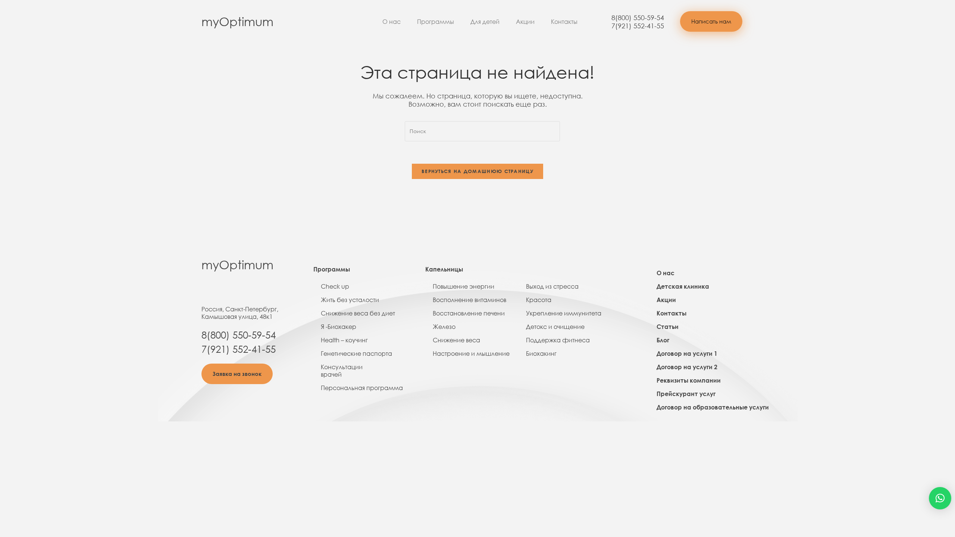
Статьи (668, 326)
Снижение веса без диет (358, 313)
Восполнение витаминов (469, 300)
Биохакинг (541, 353)
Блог (663, 340)
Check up (335, 286)
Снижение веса (456, 340)
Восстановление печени (469, 313)
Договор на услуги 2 (687, 367)
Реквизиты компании (689, 380)
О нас (391, 21)
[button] (711, 21)
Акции (525, 21)
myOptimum (237, 21)
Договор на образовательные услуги (713, 407)
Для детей (485, 21)
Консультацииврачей (342, 370)
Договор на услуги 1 (687, 353)
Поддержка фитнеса (558, 340)
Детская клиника (683, 286)
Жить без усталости (350, 300)
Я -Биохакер (338, 326)
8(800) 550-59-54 (637, 17)
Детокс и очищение (555, 326)
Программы (435, 21)
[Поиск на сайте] (482, 131)
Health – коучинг (344, 340)
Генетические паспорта (356, 353)
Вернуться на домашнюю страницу (477, 171)
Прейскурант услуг (686, 394)
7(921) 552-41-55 (637, 26)
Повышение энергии (463, 286)
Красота (538, 300)
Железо (444, 326)
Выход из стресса (552, 286)
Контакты (564, 21)
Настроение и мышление (471, 353)
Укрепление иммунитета (563, 313)
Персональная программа (362, 388)
